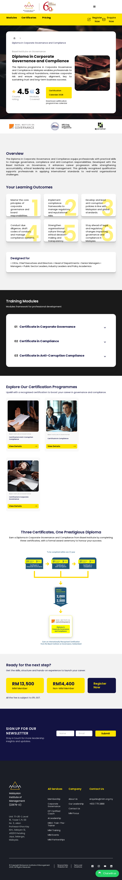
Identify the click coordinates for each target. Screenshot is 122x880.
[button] (94, 6)
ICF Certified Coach (54, 812)
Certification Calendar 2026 (56, 92)
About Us (73, 799)
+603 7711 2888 (96, 804)
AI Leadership (54, 818)
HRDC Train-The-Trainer (56, 824)
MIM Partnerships (56, 839)
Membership (54, 799)
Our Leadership (76, 804)
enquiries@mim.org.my (101, 799)
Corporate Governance (54, 805)
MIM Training (54, 830)
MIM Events (53, 835)
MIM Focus (74, 813)
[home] (39, 7)
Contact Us (74, 808)
